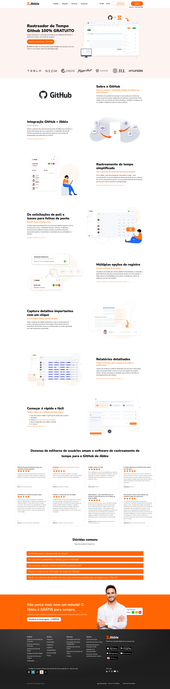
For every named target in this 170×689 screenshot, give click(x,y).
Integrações (30, 661)
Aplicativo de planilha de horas (35, 237)
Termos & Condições (114, 683)
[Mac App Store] (112, 653)
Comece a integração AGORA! (35, 426)
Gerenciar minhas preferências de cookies (93, 655)
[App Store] (112, 648)
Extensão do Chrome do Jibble (46, 420)
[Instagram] (112, 671)
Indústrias (50, 645)
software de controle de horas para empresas (66, 468)
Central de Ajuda (91, 639)
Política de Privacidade (129, 683)
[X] (117, 671)
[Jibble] (33, 3)
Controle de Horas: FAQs (94, 642)
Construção (50, 642)
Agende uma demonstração (121, 3)
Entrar (108, 4)
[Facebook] (109, 671)
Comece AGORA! (137, 3)
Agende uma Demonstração (91, 650)
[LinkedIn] (107, 671)
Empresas (84, 4)
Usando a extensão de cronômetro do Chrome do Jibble (111, 282)
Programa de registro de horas (35, 139)
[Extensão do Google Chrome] (112, 658)
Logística (49, 647)
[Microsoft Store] (126, 653)
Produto (55, 4)
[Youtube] (115, 671)
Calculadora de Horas (73, 639)
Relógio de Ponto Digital (35, 653)
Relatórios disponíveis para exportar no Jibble (108, 378)
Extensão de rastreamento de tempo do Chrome (109, 185)
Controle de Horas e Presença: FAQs (92, 646)
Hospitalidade (51, 650)
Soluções (65, 4)
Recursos (74, 4)
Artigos (69, 656)
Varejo (49, 656)
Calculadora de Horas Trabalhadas (73, 643)
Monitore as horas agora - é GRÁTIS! (44, 619)
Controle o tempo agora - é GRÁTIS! (40, 42)
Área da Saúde (51, 653)
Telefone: (136, 7)
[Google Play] (126, 648)
